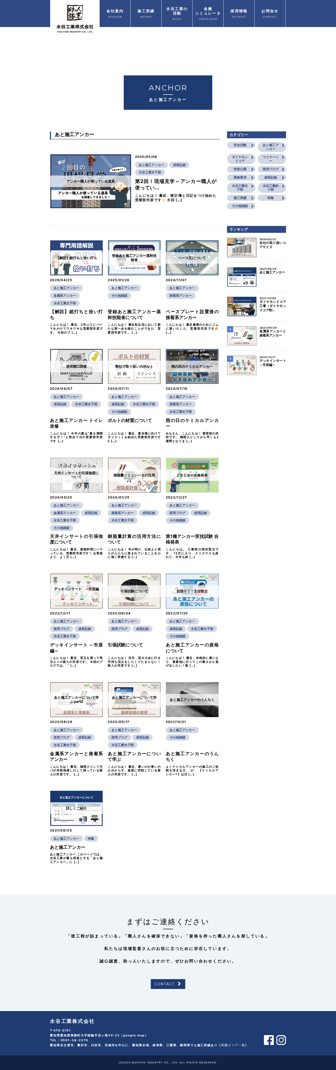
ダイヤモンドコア (240, 159)
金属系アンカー (65, 295)
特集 (91, 838)
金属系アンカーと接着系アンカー (273, 333)
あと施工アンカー (151, 165)
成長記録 (179, 165)
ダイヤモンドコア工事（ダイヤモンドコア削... (273, 306)
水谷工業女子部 (150, 172)
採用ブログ (177, 513)
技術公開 (240, 169)
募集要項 (240, 177)
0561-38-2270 (74, 1040)
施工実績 (240, 198)
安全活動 (240, 145)
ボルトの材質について (130, 420)
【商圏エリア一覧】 (233, 1045)
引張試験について (125, 644)
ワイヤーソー (271, 159)
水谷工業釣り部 (271, 188)
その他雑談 (119, 295)
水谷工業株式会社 (72, 1021)
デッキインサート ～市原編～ (273, 363)
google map (134, 1035)
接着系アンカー (180, 295)
